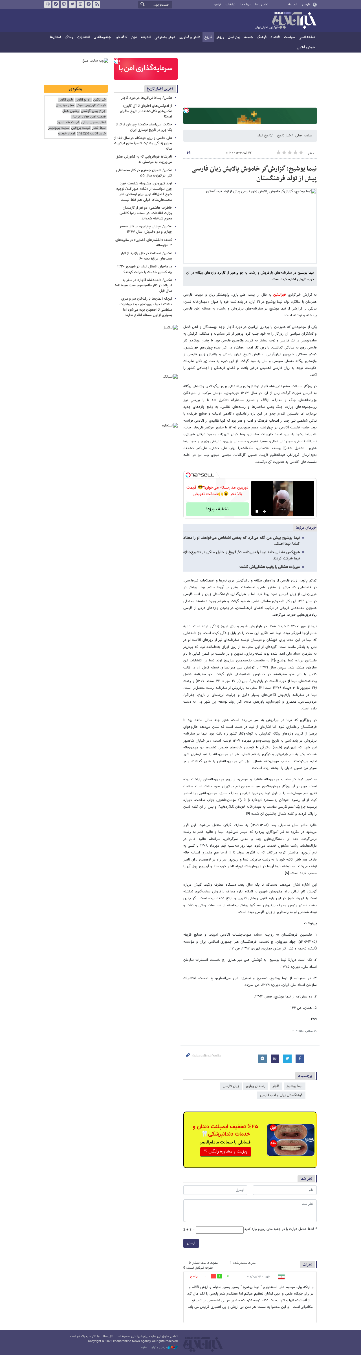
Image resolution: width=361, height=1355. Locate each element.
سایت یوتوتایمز (58, 128)
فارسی (306, 4)
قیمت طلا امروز (68, 122)
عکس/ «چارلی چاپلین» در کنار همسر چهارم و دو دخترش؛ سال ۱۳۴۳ (146, 229)
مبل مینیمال (65, 105)
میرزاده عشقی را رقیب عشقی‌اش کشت (269, 567)
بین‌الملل (234, 37)
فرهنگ (262, 37)
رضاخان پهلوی (255, 1086)
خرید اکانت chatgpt (91, 133)
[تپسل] (186, 110)
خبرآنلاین (286, 21)
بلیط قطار (99, 128)
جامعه (248, 37)
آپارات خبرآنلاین (64, 4)
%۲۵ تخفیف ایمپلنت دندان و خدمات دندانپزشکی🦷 (225, 1130)
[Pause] (257, 511)
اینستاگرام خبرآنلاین (80, 4)
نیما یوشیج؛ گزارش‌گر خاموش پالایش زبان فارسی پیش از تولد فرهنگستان (254, 173)
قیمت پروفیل (81, 128)
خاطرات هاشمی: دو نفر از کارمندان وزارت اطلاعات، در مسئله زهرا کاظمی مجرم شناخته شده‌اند (146, 213)
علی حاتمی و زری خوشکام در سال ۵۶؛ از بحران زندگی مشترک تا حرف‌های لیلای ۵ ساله (143, 143)
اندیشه (146, 37)
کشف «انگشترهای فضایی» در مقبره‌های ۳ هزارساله (143, 242)
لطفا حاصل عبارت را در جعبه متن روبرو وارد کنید (280, 1229)
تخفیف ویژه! (217, 509)
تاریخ (208, 37)
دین (134, 37)
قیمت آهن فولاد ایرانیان (88, 116)
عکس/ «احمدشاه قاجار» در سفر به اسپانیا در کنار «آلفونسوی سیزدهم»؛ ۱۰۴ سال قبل (143, 285)
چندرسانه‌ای (102, 37)
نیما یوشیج (295, 1086)
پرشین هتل (70, 111)
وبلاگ (69, 37)
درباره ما (245, 4)
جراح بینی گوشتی (93, 111)
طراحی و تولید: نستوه (154, 1347)
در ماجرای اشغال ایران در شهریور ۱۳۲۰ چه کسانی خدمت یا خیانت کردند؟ (144, 269)
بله (55, 4)
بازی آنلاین (65, 100)
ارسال (191, 1243)
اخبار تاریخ (284, 135)
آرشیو (217, 4)
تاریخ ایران (264, 135)
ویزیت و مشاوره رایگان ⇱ (226, 1151)
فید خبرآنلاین (96, 4)
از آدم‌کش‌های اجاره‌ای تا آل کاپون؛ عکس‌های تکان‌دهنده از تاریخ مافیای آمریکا (146, 111)
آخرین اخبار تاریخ (160, 89)
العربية (293, 4)
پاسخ (193, 1276)
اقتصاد (275, 37)
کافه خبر (121, 37)
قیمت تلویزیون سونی (91, 105)
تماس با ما (261, 4)
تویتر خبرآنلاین (72, 4)
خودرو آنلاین (306, 47)
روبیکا (47, 4)
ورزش (220, 37)
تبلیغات (230, 4)
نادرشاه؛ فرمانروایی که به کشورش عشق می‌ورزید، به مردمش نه (144, 159)
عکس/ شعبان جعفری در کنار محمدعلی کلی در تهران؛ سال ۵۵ (144, 172)
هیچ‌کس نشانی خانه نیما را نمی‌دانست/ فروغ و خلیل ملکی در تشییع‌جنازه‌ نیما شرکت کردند (241, 555)
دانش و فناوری (190, 37)
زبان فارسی (231, 1086)
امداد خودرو (66, 133)
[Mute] (264, 511)
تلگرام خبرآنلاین (88, 4)
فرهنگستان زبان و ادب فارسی (281, 1095)
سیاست (289, 37)
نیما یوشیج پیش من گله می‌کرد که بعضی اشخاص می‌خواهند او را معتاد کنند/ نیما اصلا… (241, 541)
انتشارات (83, 37)
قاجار (275, 1086)
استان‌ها (55, 37)
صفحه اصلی (307, 37)
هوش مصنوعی (165, 37)
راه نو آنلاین (83, 100)
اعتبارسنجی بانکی (93, 122)
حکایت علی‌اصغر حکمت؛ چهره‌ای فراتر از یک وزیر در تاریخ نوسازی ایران (144, 127)
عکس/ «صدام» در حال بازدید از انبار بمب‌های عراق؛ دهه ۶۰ (146, 256)
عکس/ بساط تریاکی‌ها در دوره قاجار (146, 98)
